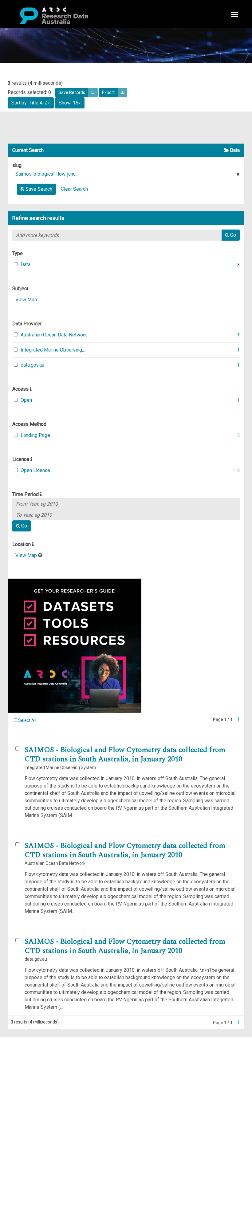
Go (232, 235)
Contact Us (30, 1055)
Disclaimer (30, 1062)
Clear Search (74, 189)
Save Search (38, 189)
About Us (29, 1040)
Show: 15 (68, 103)
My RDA (28, 1048)
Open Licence (35, 470)
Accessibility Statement (44, 1103)
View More (27, 300)
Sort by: (29, 103)
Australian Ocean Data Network (54, 335)
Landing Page (35, 435)
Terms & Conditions (40, 1088)
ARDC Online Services (43, 1077)
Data (25, 264)
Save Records (71, 92)
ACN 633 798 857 (19, 1114)
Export (108, 92)
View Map (26, 555)
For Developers (36, 1070)
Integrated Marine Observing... (53, 350)
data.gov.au (32, 365)
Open (26, 400)
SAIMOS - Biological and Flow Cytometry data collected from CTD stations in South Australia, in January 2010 (125, 754)
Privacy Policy (34, 1096)
